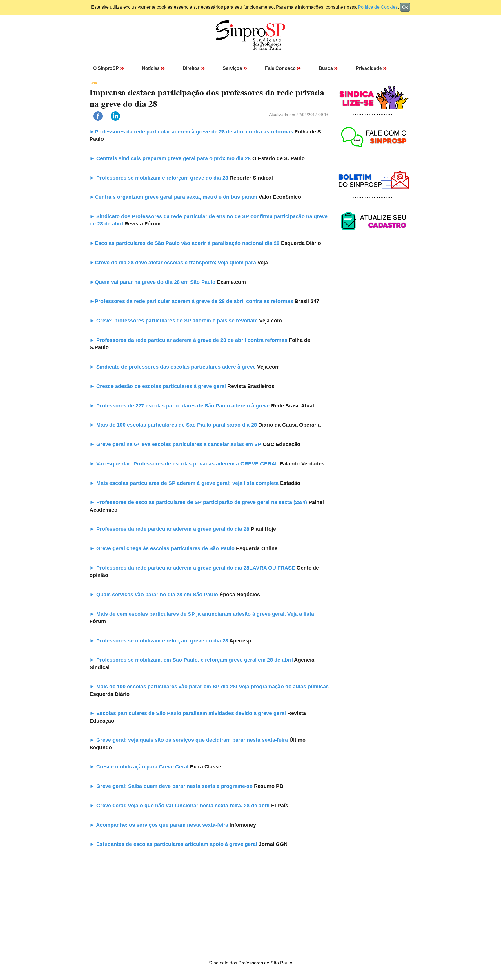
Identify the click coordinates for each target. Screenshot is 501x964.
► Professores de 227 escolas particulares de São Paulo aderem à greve (180, 406)
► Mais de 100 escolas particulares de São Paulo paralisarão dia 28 (173, 425)
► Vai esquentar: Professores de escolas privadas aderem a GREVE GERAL (185, 464)
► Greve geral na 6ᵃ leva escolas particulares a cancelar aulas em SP (176, 444)
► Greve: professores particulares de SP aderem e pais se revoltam (174, 321)
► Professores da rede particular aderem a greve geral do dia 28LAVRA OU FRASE (193, 568)
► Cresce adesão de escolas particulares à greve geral (158, 386)
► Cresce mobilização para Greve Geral (140, 767)
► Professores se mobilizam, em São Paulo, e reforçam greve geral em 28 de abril (192, 660)
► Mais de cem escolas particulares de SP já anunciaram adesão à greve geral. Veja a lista (202, 614)
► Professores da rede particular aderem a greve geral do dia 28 (169, 529)
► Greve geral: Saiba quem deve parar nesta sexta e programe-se (172, 786)
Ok (405, 7)
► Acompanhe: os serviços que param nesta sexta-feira (160, 825)
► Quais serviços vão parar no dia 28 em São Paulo (154, 594)
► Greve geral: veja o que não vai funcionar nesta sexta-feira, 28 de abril (180, 805)
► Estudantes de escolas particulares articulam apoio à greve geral (174, 844)
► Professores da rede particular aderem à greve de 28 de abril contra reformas (189, 340)
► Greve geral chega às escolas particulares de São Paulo (163, 548)
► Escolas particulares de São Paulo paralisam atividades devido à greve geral (188, 713)
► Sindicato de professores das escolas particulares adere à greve (173, 367)
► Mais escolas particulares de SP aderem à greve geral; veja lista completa (184, 483)
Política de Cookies (378, 7)
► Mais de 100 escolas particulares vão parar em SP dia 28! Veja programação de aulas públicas (209, 686)
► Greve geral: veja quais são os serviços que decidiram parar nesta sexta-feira (189, 740)
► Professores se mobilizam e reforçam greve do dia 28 (159, 641)
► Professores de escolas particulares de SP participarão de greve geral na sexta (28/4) (198, 502)
